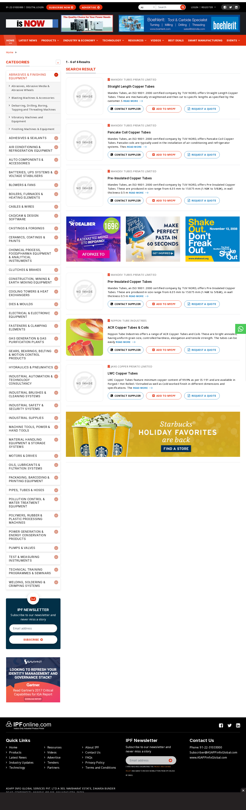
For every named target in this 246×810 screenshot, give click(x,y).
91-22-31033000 (14, 7)
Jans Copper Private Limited (131, 366)
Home (10, 40)
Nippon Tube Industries (128, 320)
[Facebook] (225, 7)
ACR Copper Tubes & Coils (128, 327)
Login (194, 7)
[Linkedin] (236, 7)
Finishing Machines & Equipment (33, 129)
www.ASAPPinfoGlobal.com (208, 757)
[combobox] (148, 7)
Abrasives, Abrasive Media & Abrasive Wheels (31, 88)
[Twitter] (230, 7)
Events (232, 40)
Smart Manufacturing (205, 40)
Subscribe (31, 639)
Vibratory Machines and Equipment (27, 119)
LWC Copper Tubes (123, 373)
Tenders (53, 762)
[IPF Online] (32, 23)
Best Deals (176, 40)
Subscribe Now (59, 7)
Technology (112, 40)
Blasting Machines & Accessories (33, 97)
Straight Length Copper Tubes (131, 86)
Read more (131, 100)
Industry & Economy (79, 40)
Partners (53, 768)
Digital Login (35, 7)
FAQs (88, 757)
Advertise (89, 7)
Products (49, 40)
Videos (156, 40)
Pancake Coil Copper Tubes (129, 132)
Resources (136, 40)
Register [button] (207, 7)
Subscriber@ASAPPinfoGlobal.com (213, 752)
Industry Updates (21, 762)
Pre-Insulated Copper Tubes (130, 178)
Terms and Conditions (100, 768)
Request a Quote (203, 109)
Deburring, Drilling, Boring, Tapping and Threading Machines (34, 107)
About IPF (92, 747)
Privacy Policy (94, 762)
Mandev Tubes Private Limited (133, 79)
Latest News (28, 40)
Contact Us (92, 752)
